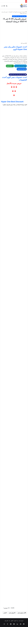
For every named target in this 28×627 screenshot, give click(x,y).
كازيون (15, 620)
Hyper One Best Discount (12, 101)
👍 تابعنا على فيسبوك (22, 69)
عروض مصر (12, 612)
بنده (9, 620)
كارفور (12, 620)
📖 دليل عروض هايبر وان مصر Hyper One (18, 74)
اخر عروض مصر (21, 612)
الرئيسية (24, 11)
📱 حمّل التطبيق (10, 65)
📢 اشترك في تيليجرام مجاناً (20, 65)
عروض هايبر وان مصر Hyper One (19, 16)
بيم (17, 620)
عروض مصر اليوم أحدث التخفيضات (15, 11)
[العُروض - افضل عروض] (23, 6)
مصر (5, 612)
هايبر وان (6, 620)
